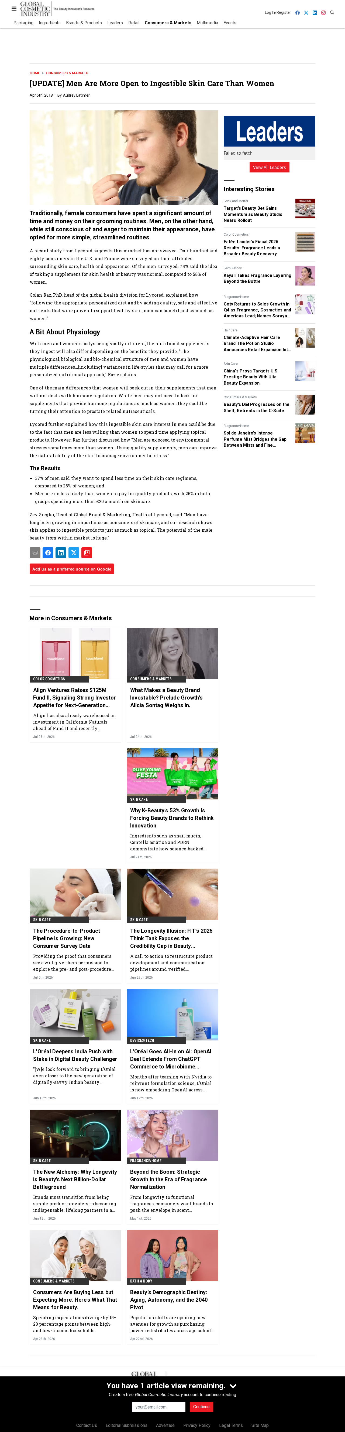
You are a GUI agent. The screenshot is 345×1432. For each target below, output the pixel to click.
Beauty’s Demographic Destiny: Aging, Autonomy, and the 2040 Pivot (169, 1300)
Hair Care (230, 330)
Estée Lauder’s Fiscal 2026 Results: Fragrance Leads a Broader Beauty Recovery (252, 247)
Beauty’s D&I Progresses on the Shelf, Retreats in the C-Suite (256, 407)
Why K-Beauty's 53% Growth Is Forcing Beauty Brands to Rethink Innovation (172, 818)
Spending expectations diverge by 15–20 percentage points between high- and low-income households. (75, 1324)
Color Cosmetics (236, 234)
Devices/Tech (142, 1040)
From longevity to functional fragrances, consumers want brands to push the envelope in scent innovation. (171, 1203)
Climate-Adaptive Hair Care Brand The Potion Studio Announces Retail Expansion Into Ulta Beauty (257, 344)
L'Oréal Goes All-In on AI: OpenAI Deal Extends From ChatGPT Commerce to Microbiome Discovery (170, 1059)
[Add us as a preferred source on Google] (86, 552)
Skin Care (231, 364)
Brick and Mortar (236, 201)
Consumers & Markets (67, 73)
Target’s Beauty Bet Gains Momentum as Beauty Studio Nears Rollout (253, 214)
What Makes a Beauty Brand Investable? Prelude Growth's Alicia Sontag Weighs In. (166, 697)
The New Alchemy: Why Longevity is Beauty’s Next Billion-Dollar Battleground (75, 1179)
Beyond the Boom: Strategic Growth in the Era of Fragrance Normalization (168, 1179)
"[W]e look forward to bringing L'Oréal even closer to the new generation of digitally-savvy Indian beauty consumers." (74, 1075)
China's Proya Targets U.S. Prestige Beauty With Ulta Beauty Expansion (251, 377)
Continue (201, 1406)
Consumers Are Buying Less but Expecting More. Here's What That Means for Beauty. (75, 1300)
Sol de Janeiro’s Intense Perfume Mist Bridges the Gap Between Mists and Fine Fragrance (255, 439)
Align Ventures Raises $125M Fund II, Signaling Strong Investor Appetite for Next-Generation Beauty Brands (74, 698)
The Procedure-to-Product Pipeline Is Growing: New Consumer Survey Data (66, 938)
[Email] (35, 552)
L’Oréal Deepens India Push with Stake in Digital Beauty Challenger (75, 1055)
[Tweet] (73, 552)
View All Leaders (269, 167)
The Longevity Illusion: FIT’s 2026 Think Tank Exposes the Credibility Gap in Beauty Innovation (171, 939)
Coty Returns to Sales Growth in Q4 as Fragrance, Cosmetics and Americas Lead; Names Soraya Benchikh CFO (257, 310)
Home (35, 73)
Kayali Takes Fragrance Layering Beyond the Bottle (257, 278)
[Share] (48, 552)
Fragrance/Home (236, 297)
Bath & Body (233, 268)
